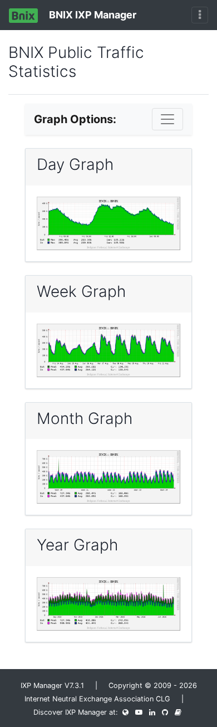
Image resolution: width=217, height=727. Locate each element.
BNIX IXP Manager (91, 15)
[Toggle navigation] (199, 15)
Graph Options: (75, 119)
